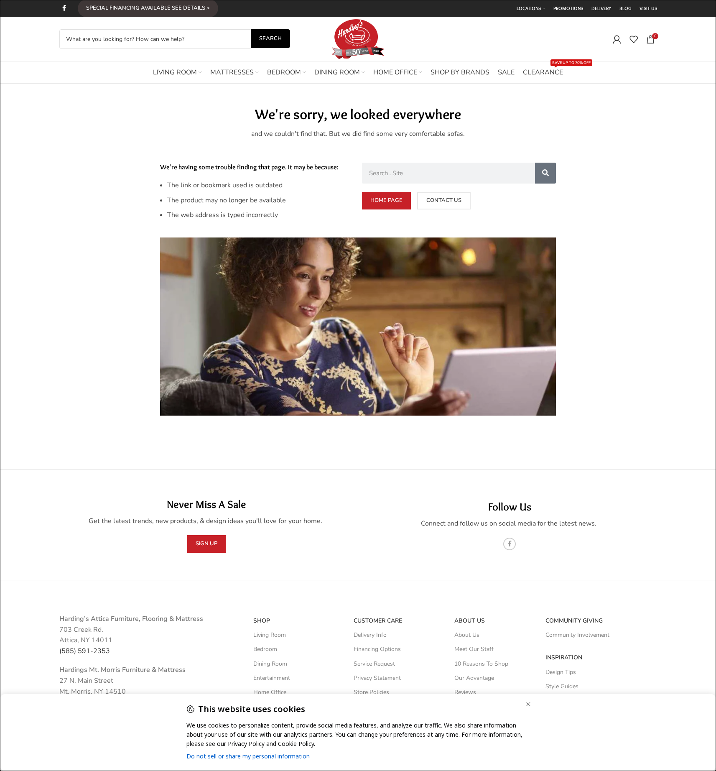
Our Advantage (474, 678)
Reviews (465, 692)
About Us (469, 621)
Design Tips (560, 672)
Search (270, 38)
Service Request (374, 664)
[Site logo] (358, 38)
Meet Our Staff (474, 649)
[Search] (545, 173)
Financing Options (377, 649)
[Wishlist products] (633, 39)
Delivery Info (370, 635)
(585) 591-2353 (84, 651)
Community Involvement (577, 635)
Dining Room (270, 664)
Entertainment (271, 678)
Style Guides (561, 686)
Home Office (269, 692)
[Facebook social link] (64, 8)
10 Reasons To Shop (481, 664)
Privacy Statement (377, 678)
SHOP (261, 621)
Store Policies (371, 692)
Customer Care (378, 621)
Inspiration (563, 657)
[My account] (617, 39)
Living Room (269, 635)
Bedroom (265, 649)
